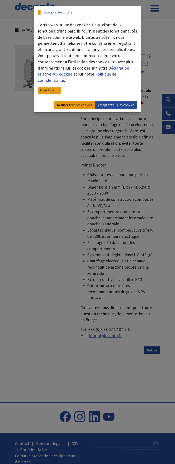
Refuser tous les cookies (74, 105)
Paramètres (47, 90)
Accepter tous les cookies (116, 105)
